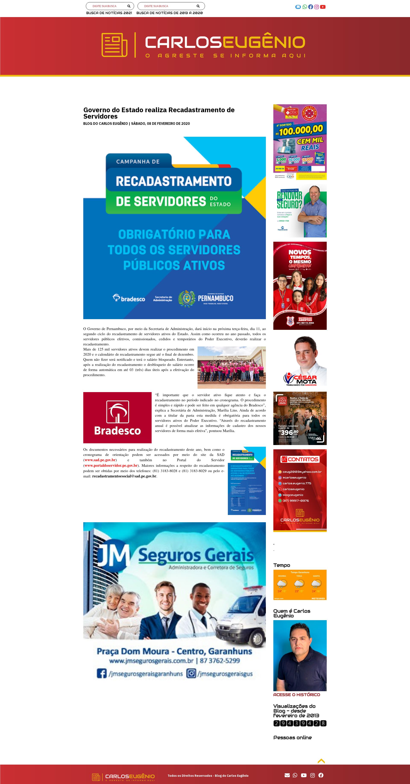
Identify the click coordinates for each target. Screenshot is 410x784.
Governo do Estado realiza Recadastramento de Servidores (159, 112)
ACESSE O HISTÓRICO (296, 694)
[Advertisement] (174, 722)
